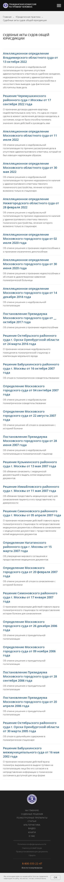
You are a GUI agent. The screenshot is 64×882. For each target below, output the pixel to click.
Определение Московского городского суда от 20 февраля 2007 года (30, 572)
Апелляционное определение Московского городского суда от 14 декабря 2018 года (30, 293)
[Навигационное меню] (59, 5)
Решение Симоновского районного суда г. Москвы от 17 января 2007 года (30, 597)
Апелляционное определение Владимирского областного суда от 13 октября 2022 (30, 57)
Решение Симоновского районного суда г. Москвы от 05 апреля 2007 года (32, 513)
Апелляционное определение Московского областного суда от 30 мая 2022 (30, 167)
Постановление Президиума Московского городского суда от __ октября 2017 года (29, 318)
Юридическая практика (28, 16)
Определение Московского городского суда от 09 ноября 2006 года (29, 651)
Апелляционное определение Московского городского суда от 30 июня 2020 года (30, 264)
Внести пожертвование (32, 868)
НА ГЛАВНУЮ (32, 810)
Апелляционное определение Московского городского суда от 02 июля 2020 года (30, 239)
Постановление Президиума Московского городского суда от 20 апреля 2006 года (30, 702)
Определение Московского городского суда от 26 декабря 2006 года (30, 626)
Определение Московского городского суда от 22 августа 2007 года (29, 415)
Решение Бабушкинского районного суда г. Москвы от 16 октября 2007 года (31, 368)
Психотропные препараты (32, 817)
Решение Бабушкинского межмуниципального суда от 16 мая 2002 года (31, 752)
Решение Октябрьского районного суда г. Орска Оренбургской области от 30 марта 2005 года (31, 727)
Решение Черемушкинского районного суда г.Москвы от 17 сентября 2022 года (27, 100)
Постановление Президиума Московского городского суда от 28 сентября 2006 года (30, 676)
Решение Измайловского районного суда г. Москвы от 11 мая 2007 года (31, 489)
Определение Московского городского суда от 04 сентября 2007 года (30, 390)
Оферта (32, 855)
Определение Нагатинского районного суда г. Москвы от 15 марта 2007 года (27, 547)
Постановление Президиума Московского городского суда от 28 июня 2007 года (30, 441)
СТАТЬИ (32, 821)
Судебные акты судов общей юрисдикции (25, 20)
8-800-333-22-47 (32, 863)
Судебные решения (32, 814)
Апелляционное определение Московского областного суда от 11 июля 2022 (30, 135)
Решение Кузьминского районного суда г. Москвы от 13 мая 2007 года (30, 464)
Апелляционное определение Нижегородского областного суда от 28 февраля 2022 (31, 203)
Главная (7, 16)
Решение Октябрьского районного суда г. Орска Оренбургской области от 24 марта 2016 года (31, 340)
